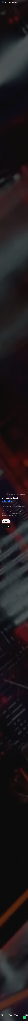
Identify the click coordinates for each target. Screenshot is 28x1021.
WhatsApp (6, 526)
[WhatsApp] (24, 1017)
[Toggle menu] (25, 2)
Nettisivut (5, 521)
